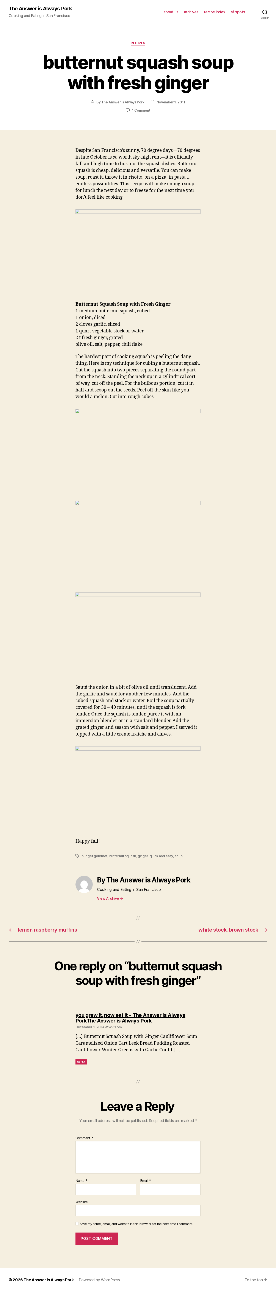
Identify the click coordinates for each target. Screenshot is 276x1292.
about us (171, 12)
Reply (81, 1061)
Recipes (138, 43)
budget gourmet (94, 856)
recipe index (214, 12)
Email (145, 1181)
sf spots (238, 12)
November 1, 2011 (171, 102)
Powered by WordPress (99, 1280)
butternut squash (122, 856)
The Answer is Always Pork (40, 8)
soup (178, 856)
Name (81, 1181)
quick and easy (161, 856)
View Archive (110, 898)
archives (191, 12)
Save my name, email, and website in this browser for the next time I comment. (136, 1224)
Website (81, 1202)
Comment (84, 1138)
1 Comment (141, 110)
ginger (143, 856)
